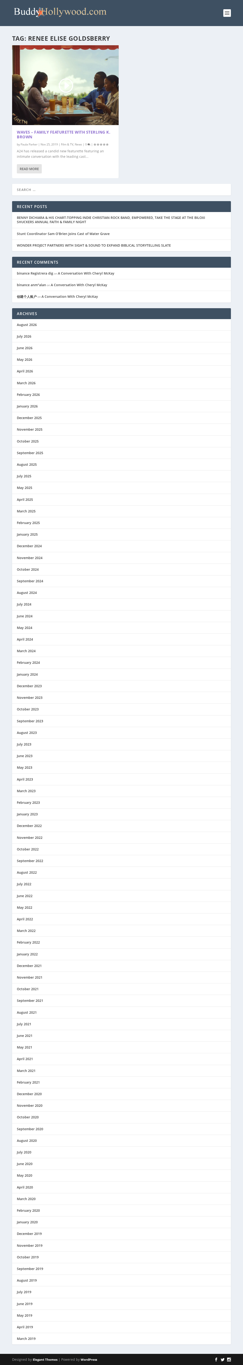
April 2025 (25, 499)
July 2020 (24, 1152)
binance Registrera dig (35, 273)
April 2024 (25, 639)
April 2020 (25, 1187)
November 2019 (29, 1245)
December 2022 (29, 825)
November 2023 (29, 697)
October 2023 (28, 709)
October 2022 (28, 849)
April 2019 (25, 1327)
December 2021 (29, 965)
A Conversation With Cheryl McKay (86, 273)
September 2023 (30, 721)
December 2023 (29, 686)
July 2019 (24, 1292)
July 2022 (24, 884)
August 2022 (27, 872)
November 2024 (29, 558)
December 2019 (29, 1233)
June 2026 (25, 348)
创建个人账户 (27, 296)
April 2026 (25, 371)
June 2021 (25, 1035)
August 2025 (27, 464)
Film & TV (67, 144)
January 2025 (27, 534)
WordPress (89, 1359)
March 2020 (26, 1199)
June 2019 (25, 1304)
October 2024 (28, 569)
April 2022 (25, 919)
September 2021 (30, 1000)
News (78, 144)
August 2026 (27, 324)
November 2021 (29, 977)
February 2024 (28, 662)
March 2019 (26, 1338)
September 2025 (30, 453)
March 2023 (26, 791)
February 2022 (28, 942)
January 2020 (27, 1222)
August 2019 (27, 1280)
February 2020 (28, 1210)
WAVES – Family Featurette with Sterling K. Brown (63, 135)
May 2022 (24, 907)
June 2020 (25, 1164)
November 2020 (29, 1105)
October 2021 (28, 989)
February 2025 (28, 522)
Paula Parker (29, 144)
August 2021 (27, 1012)
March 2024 (26, 651)
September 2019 (30, 1268)
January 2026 (27, 406)
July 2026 (24, 336)
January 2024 (27, 674)
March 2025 (26, 511)
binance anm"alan (31, 285)
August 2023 (27, 732)
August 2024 (27, 592)
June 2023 (25, 756)
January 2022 (27, 954)
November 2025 (29, 429)
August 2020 (27, 1140)
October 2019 (28, 1257)
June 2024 (25, 616)
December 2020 (29, 1094)
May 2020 (24, 1175)
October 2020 (28, 1117)
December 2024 (29, 546)
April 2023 (25, 779)
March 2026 (26, 383)
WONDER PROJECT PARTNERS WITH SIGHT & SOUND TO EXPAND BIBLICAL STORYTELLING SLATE (94, 245)
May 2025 (24, 487)
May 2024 (24, 627)
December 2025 (29, 418)
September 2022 (30, 861)
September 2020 (30, 1129)
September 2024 (30, 581)
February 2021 (28, 1082)
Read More (29, 169)
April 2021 (25, 1059)
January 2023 (27, 814)
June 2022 (25, 896)
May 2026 (24, 359)
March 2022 (26, 930)
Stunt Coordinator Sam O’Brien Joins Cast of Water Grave (63, 233)
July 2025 (24, 476)
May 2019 (24, 1315)
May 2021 (24, 1047)
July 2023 (24, 744)
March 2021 (26, 1070)
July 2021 (24, 1024)
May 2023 (24, 767)
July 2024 (24, 604)
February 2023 (28, 802)
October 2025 (28, 441)
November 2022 (29, 837)
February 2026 (28, 394)
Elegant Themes (45, 1359)
